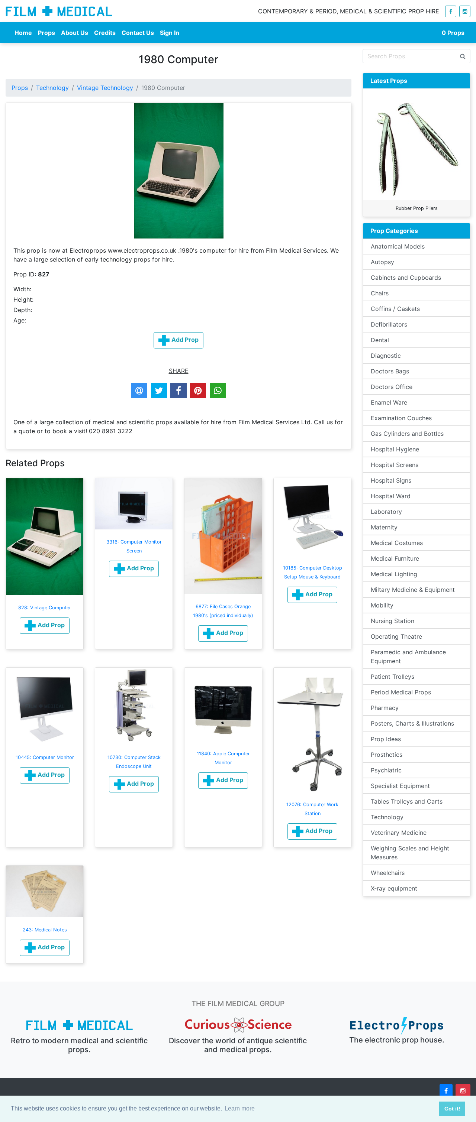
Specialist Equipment (400, 785)
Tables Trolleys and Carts (407, 801)
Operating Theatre (396, 636)
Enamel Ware (389, 402)
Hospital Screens (394, 464)
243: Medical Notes (45, 930)
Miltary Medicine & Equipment (413, 589)
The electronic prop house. (396, 1039)
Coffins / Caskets (395, 308)
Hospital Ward (391, 496)
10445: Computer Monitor (45, 757)
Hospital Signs (391, 480)
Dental (380, 340)
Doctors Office (391, 386)
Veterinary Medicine (399, 832)
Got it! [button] (452, 1109)
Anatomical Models (398, 246)
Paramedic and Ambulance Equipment (408, 656)
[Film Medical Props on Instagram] (464, 11)
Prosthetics (386, 754)
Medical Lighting (394, 574)
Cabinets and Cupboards (406, 277)
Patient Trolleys (392, 676)
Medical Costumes (397, 543)
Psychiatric (386, 770)
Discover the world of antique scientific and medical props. (238, 1045)
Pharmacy (385, 707)
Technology (52, 87)
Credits (105, 32)
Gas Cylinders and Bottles (407, 433)
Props (46, 32)
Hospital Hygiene (395, 449)
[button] (45, 625)
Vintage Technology (105, 87)
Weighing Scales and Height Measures (410, 852)
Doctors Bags (390, 371)
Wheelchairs (388, 872)
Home (23, 32)
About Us (74, 32)
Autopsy (382, 262)
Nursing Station (392, 621)
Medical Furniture (395, 558)
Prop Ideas (386, 739)
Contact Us (138, 32)
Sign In (169, 32)
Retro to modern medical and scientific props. (79, 1045)
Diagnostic (386, 355)
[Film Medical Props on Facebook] (450, 11)
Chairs (380, 293)
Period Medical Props (401, 692)
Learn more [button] (240, 1108)
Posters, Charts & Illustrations (412, 723)
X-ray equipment (394, 888)
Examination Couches (401, 418)
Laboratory (386, 511)
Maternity (384, 527)
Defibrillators (389, 324)
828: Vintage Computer (44, 607)
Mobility (382, 605)
